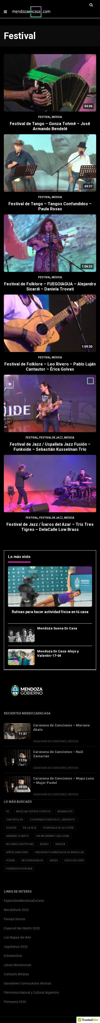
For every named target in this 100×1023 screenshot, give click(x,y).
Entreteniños (13, 956)
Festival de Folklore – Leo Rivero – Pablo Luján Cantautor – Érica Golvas (50, 367)
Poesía (10, 860)
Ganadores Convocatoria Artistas (27, 983)
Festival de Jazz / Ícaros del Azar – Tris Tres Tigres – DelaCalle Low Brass (50, 527)
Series (54, 860)
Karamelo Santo (17, 836)
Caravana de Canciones (50, 741)
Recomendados (32, 860)
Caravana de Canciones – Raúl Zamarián (58, 754)
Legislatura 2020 (16, 946)
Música (57, 117)
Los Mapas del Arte (17, 937)
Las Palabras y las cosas (52, 836)
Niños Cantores (17, 852)
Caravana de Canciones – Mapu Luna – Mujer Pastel (63, 780)
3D (7, 811)
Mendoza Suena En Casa (57, 628)
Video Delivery (74, 860)
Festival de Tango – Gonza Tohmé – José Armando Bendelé (50, 126)
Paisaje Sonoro (14, 919)
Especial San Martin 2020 (22, 928)
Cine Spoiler (14, 819)
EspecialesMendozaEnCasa (24, 901)
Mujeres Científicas (19, 844)
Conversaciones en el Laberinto (52, 819)
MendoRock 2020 (16, 910)
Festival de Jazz (51, 437)
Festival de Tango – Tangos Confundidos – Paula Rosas (50, 206)
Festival (44, 117)
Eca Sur (11, 827)
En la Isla (29, 827)
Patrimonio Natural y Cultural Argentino (31, 992)
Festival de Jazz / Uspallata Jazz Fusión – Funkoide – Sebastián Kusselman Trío (50, 447)
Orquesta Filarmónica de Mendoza (59, 852)
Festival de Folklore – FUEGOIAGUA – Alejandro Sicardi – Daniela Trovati (50, 286)
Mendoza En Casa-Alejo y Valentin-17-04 (58, 653)
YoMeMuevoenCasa (19, 868)
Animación (65, 811)
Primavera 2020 (15, 1002)
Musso (44, 844)
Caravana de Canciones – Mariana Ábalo (61, 727)
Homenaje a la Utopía (58, 827)
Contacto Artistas (16, 974)
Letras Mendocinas (17, 965)
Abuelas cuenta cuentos (33, 811)
